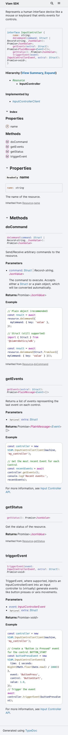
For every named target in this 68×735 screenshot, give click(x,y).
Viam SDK (12, 3)
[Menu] (58, 3)
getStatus (19, 52)
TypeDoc (31, 730)
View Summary (32, 73)
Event (39, 49)
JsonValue (34, 40)
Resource (19, 80)
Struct (43, 38)
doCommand (19, 38)
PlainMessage (26, 49)
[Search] (51, 3)
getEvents (19, 46)
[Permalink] (26, 118)
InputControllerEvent (21, 57)
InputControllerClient (26, 101)
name (15, 35)
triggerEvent (21, 54)
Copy (56, 311)
